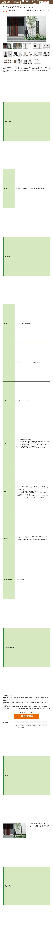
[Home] (3, 6)
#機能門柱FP (29, 722)
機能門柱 (19, 6)
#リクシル (23, 722)
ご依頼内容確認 (16, 2)
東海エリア (6, 700)
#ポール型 (44, 722)
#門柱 (23, 725)
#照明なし (35, 725)
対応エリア (24, 441)
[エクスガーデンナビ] (5, 2)
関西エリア (6, 705)
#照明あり (29, 725)
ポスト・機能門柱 (10, 6)
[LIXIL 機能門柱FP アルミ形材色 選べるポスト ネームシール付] (7, 46)
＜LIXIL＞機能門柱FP (20, 579)
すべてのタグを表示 (20, 727)
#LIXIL (17, 722)
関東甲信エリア (8, 696)
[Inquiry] (44, 2)
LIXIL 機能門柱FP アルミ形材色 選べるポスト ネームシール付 (19, 7)
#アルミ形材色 (37, 722)
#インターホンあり (43, 725)
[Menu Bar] (50, 2)
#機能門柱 (18, 725)
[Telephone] (30, 2)
